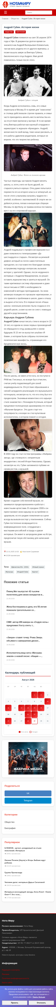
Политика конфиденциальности (15, 978)
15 (34, 708)
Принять (14, 1003)
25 (8, 721)
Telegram (28, 800)
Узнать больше (39, 997)
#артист (35, 572)
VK (28, 793)
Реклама (5, 974)
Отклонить (41, 1003)
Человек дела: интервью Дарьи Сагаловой (25, 882)
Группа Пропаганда (13, 872)
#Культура (9, 572)
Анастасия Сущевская (30, 552)
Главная (5, 19)
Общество (15, 19)
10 (47, 701)
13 (21, 708)
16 (41, 708)
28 (28, 721)
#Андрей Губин (22, 572)
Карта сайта (7, 982)
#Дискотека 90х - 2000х (20, 567)
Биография (20, 32)
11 (8, 708)
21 (28, 714)
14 (28, 708)
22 (34, 714)
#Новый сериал (38, 567)
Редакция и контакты (11, 970)
